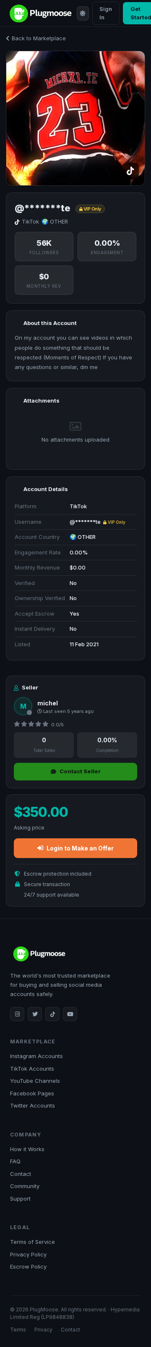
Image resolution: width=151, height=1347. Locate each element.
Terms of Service (32, 1241)
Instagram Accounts (36, 1056)
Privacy (43, 1329)
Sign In (105, 13)
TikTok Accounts (32, 1068)
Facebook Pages (32, 1093)
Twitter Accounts (32, 1105)
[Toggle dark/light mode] (83, 13)
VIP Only (116, 522)
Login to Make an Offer (80, 848)
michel (47, 703)
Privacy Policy (28, 1254)
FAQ (15, 1161)
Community (24, 1186)
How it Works (27, 1149)
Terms (18, 1329)
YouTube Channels (35, 1080)
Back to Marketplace (39, 38)
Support (20, 1198)
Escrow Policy (28, 1266)
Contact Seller (80, 771)
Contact (20, 1173)
